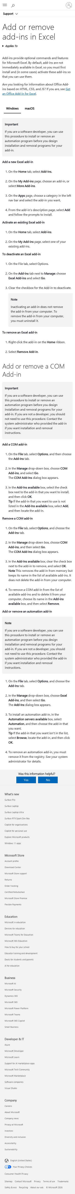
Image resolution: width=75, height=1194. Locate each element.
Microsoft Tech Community (17, 1069)
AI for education (12, 965)
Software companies (14, 1081)
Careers (8, 1105)
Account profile (12, 861)
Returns (8, 879)
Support (8, 14)
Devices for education (15, 928)
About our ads (36, 1187)
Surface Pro (10, 799)
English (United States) (21, 1160)
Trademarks (63, 1181)
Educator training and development (21, 953)
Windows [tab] (12, 108)
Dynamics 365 (11, 995)
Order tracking (11, 885)
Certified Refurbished (14, 892)
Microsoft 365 (11, 1002)
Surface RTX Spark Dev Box (17, 818)
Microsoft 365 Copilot (15, 1020)
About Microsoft (12, 1112)
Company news (12, 1118)
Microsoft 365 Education (16, 940)
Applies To (11, 46)
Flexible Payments (13, 904)
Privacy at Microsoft (14, 1124)
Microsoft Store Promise (16, 898)
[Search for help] (13, 5)
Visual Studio (11, 1088)
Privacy (37, 1181)
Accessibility (10, 1143)
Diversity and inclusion (15, 1136)
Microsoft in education (15, 922)
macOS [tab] (29, 108)
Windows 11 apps (13, 843)
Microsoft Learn (12, 1057)
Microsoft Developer (14, 1050)
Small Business (11, 1026)
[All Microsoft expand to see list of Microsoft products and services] (4, 5)
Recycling (23, 1187)
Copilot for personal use (16, 830)
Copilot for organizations (16, 824)
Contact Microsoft (23, 1181)
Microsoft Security (13, 989)
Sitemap (8, 1181)
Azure (7, 1044)
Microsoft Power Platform (16, 1008)
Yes (26, 780)
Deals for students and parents (19, 959)
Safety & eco (11, 1187)
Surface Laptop (11, 806)
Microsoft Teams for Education (19, 934)
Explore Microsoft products (17, 837)
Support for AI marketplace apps (20, 1063)
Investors (9, 1130)
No (48, 780)
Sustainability (11, 1149)
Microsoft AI (10, 983)
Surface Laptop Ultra (14, 812)
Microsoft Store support (16, 873)
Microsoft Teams (12, 1014)
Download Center (13, 867)
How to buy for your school (17, 947)
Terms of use (49, 1181)
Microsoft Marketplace (15, 1075)
